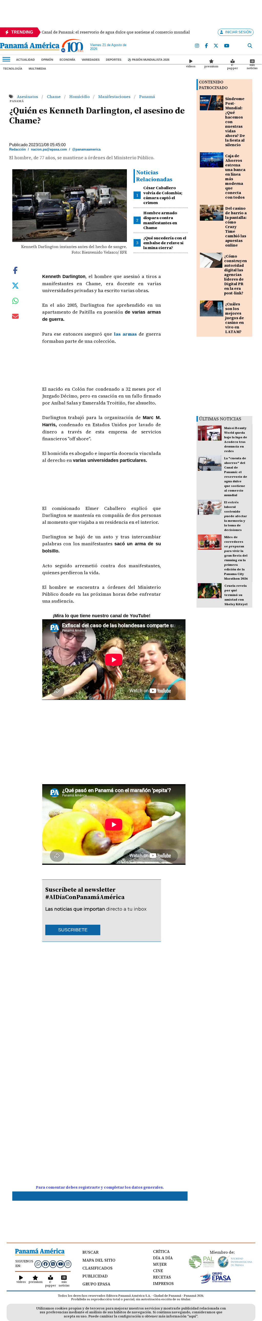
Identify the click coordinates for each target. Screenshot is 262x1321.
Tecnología (12, 68)
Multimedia (37, 68)
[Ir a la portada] (29, 46)
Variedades (91, 59)
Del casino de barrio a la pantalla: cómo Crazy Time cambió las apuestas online (236, 227)
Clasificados (97, 1268)
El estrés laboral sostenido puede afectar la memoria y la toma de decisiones (235, 516)
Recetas (162, 1277)
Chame (54, 96)
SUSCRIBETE (73, 929)
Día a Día (163, 1258)
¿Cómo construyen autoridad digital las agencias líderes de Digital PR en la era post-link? (235, 274)
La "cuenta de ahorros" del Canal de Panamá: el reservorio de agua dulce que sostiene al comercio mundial (235, 476)
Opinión (47, 59)
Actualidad (25, 59)
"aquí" (192, 1316)
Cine (158, 1270)
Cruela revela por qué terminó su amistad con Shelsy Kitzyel (235, 595)
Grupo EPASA (96, 1284)
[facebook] (206, 46)
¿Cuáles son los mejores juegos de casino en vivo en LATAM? (234, 317)
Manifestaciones (115, 96)
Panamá (147, 96)
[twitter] (216, 46)
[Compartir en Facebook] (15, 270)
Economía (67, 59)
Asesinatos (28, 96)
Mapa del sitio (98, 1260)
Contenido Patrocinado (213, 84)
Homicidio (80, 96)
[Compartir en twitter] (15, 285)
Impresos (163, 1283)
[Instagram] (197, 46)
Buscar (90, 1252)
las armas (124, 334)
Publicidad (95, 1276)
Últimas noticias (220, 419)
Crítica (161, 1251)
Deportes (113, 59)
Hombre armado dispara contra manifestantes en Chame (160, 220)
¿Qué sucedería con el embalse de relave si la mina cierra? (164, 242)
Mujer (160, 1264)
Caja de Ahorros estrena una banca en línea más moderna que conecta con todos (235, 176)
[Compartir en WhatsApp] (15, 302)
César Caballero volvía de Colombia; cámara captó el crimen (162, 195)
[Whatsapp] (38, 1264)
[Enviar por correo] (15, 317)
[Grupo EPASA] (215, 1282)
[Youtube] (227, 46)
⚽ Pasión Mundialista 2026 (148, 59)
